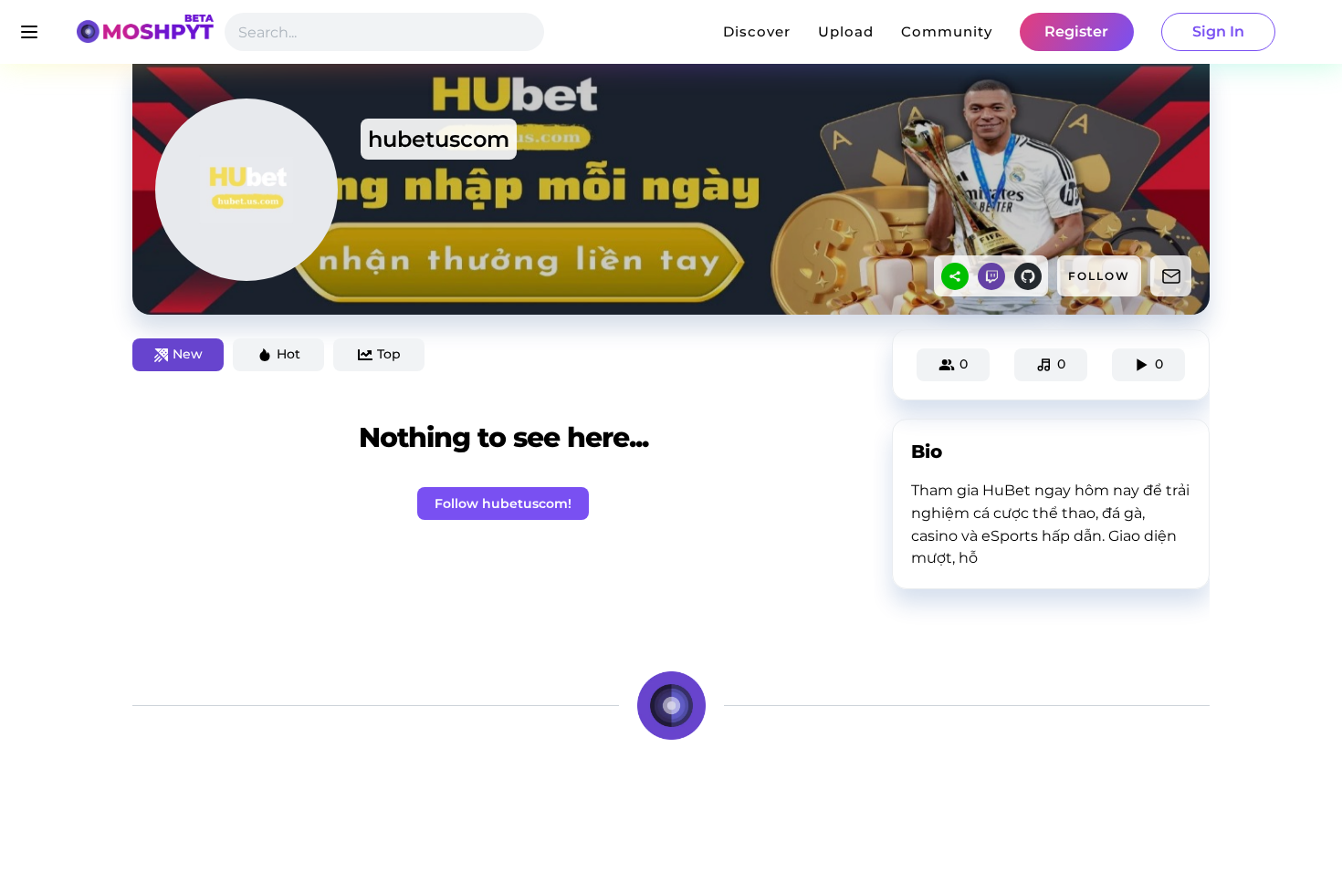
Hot (288, 354)
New (188, 354)
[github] (1028, 276)
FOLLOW (1099, 276)
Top (389, 354)
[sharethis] (955, 276)
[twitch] (991, 276)
